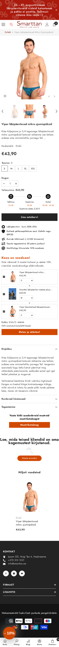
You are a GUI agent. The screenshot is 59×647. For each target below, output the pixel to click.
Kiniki (18, 146)
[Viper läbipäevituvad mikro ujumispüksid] (29, 496)
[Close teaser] (16, 625)
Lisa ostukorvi (29, 217)
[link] (16, 642)
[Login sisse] (47, 24)
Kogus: (5, 178)
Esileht (8, 32)
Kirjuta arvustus (29, 458)
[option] (29, 67)
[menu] (3, 24)
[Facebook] (6, 573)
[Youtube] (22, 573)
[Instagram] (14, 573)
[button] (49, 96)
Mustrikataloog (29, 425)
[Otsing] (11, 24)
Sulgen (56, 10)
